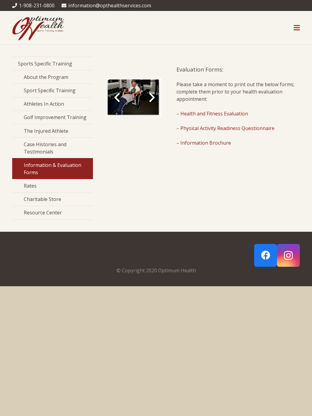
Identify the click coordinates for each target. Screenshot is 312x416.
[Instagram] (288, 255)
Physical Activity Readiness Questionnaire (227, 128)
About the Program (46, 77)
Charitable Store (42, 199)
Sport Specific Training (50, 90)
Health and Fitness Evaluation (214, 113)
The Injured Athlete (46, 131)
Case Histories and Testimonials (45, 148)
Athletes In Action (44, 103)
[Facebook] (265, 255)
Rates (30, 185)
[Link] (38, 28)
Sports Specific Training (45, 63)
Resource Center (43, 212)
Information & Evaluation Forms (52, 169)
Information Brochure (205, 142)
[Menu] (297, 27)
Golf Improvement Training (55, 117)
